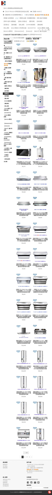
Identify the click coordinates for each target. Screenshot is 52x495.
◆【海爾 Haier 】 (36, 11)
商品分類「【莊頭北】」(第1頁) (19, 35)
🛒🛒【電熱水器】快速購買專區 (25, 18)
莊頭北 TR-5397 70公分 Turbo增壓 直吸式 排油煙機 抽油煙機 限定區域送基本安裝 (40, 316)
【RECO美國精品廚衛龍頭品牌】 (13, 8)
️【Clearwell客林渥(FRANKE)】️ (7, 138)
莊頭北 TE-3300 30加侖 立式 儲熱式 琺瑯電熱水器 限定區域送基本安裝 (23, 112)
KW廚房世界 (6, 35)
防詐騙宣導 (6, 486)
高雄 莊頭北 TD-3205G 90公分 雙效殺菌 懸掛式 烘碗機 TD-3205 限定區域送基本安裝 (23, 163)
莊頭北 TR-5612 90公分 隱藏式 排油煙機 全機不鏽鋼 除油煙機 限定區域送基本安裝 (40, 214)
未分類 (5, 161)
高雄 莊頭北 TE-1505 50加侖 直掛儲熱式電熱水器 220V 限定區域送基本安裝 (23, 393)
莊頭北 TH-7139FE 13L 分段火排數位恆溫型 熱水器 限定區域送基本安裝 (23, 86)
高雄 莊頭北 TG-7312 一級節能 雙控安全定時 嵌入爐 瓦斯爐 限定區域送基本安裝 (40, 342)
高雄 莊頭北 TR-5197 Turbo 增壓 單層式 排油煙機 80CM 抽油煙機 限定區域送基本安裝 (40, 61)
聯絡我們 (5, 464)
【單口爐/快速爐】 (42, 18)
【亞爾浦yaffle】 (6, 155)
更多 (27, 452)
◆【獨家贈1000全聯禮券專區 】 (13, 15)
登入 (9, 479)
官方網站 (5, 466)
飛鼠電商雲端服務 (37, 492)
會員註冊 (5, 479)
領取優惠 (46, 487)
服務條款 (5, 482)
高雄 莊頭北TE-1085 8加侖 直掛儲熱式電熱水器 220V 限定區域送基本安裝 (40, 444)
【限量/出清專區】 (9, 18)
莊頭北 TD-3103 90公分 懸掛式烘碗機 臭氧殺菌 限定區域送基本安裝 (23, 137)
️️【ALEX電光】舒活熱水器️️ (18, 28)
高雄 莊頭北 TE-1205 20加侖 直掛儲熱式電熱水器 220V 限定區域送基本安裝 (23, 419)
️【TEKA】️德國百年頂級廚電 (8, 133)
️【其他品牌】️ (7, 159)
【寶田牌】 (40, 24)
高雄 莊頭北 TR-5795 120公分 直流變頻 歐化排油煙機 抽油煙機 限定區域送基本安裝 (23, 342)
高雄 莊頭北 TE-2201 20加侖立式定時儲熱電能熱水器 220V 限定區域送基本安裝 (40, 367)
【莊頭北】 (6, 24)
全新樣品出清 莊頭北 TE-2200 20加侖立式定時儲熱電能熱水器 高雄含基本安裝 (40, 86)
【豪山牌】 (21, 24)
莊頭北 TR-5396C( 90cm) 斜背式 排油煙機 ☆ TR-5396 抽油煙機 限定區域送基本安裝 (23, 291)
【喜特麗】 (13, 24)
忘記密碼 (5, 481)
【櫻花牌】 (31, 21)
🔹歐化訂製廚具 (29, 15)
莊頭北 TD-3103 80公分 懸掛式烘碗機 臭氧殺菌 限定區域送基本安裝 (40, 137)
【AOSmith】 (31, 28)
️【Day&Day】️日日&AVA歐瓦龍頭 (13, 38)
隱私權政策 (6, 484)
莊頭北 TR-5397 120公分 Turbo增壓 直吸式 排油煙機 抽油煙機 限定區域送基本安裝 (40, 291)
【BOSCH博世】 (8, 31)
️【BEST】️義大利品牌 (40, 31)
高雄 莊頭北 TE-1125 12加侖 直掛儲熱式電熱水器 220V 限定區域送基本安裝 (40, 419)
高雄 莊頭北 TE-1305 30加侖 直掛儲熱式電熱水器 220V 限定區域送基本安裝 (40, 393)
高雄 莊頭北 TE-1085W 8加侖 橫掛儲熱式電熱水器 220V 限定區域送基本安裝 (23, 444)
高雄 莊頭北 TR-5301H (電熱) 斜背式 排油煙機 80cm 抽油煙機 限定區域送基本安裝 (23, 265)
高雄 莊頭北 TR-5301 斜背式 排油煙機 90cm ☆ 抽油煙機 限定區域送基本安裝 (40, 265)
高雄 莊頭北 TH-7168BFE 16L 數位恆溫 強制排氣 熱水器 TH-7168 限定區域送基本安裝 (40, 163)
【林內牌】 (39, 21)
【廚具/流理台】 (22, 21)
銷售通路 (5, 468)
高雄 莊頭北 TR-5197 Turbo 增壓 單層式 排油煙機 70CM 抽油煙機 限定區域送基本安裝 (23, 61)
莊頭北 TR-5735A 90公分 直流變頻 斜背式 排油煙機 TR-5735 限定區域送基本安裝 (23, 240)
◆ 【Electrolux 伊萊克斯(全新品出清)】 (16, 11)
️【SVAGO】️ (29, 31)
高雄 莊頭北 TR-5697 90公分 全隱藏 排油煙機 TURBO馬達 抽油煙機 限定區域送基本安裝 (40, 189)
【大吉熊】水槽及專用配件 (33, 38)
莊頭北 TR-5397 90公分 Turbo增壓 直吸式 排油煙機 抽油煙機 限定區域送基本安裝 (23, 316)
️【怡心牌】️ (6, 28)
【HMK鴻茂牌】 (31, 24)
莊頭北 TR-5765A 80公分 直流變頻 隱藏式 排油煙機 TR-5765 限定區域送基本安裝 (23, 189)
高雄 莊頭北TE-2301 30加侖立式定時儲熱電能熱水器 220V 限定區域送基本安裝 (23, 367)
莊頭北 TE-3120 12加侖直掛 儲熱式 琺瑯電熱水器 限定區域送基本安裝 (40, 112)
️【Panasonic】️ (19, 31)
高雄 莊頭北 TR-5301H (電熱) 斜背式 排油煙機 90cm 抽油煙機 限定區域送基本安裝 (40, 240)
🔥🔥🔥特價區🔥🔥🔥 (42, 15)
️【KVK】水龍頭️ (8, 152)
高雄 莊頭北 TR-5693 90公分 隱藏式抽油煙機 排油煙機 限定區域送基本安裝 (23, 214)
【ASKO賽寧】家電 (43, 28)
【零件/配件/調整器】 (10, 21)
